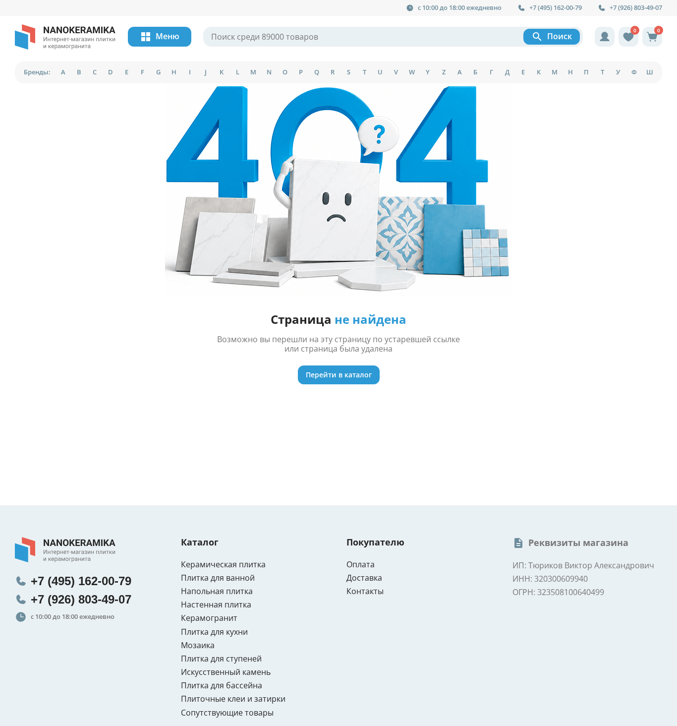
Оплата (360, 564)
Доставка (364, 578)
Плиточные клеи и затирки (233, 699)
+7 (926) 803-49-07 (636, 8)
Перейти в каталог (339, 374)
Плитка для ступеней (221, 659)
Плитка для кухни (214, 632)
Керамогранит (209, 618)
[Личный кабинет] (605, 37)
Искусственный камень (226, 672)
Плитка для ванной (218, 578)
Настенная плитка (216, 604)
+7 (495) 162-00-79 (555, 8)
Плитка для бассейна (221, 685)
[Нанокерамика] (65, 37)
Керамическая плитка (223, 564)
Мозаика (198, 645)
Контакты (365, 591)
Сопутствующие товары (227, 713)
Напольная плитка (217, 591)
